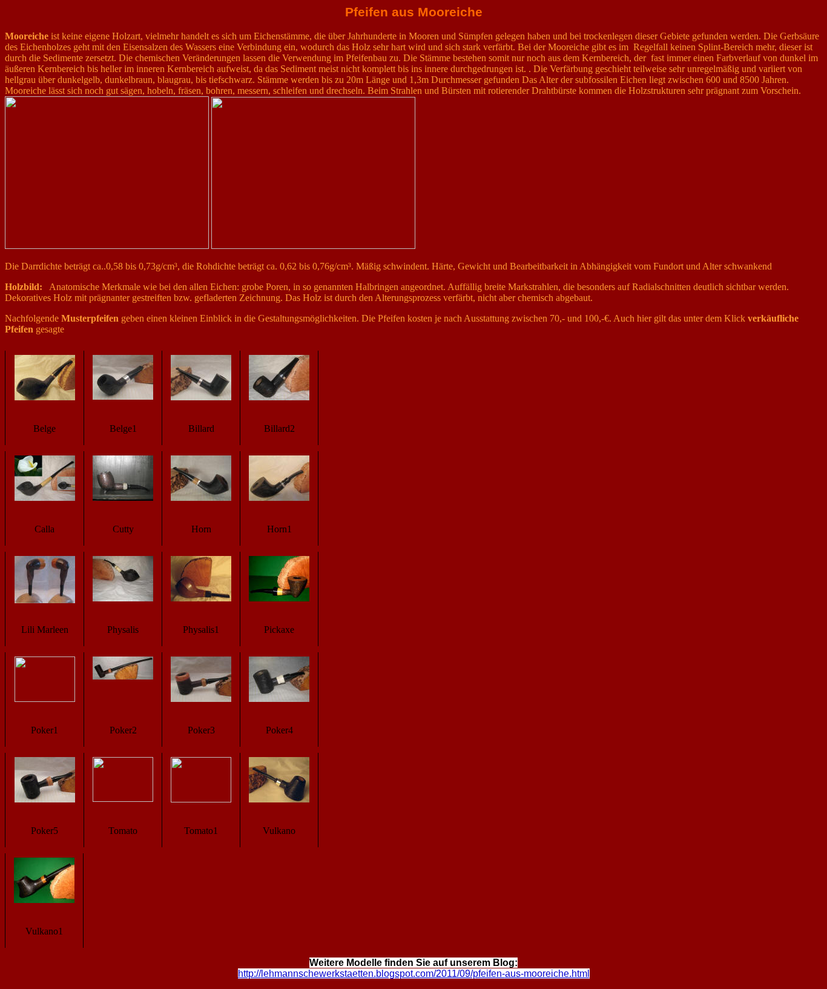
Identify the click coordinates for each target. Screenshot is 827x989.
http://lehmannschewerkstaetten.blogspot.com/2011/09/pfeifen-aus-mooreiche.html (414, 973)
